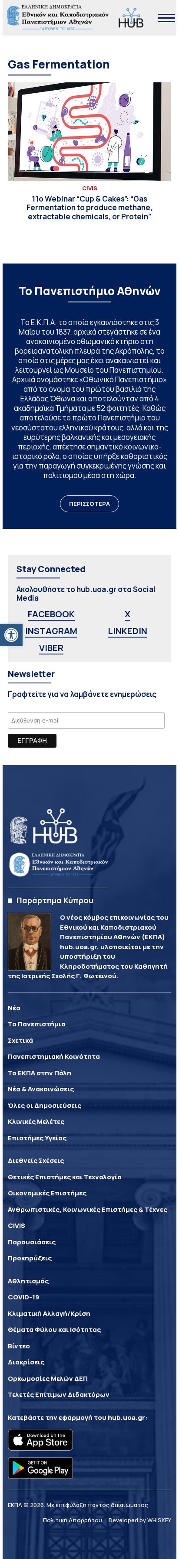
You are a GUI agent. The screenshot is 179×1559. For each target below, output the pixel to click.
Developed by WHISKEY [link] (140, 1520)
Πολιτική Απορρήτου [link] (72, 1520)
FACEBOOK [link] (51, 614)
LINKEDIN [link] (127, 631)
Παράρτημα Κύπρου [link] (55, 900)
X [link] (127, 614)
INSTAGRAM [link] (51, 631)
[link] (11, 635)
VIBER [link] (51, 648)
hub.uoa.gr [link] (126, 1417)
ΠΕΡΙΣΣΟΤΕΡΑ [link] (89, 504)
